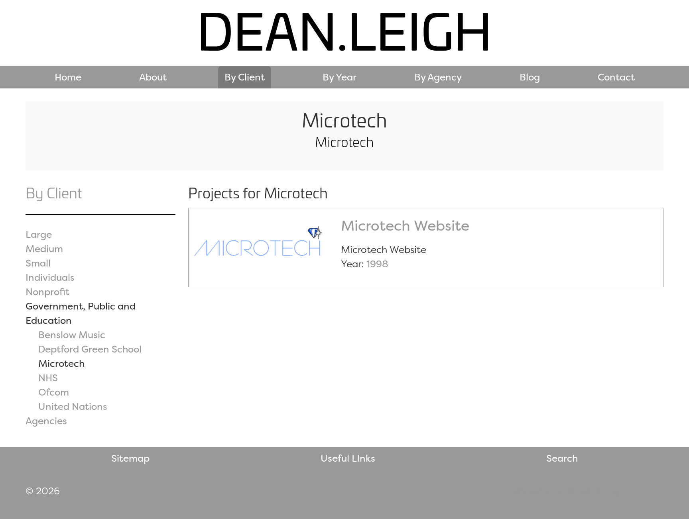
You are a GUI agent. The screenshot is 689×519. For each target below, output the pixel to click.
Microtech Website (405, 225)
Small (38, 263)
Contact (616, 77)
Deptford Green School (90, 349)
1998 (377, 263)
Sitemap (130, 458)
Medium (44, 248)
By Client (244, 77)
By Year (339, 77)
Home (68, 77)
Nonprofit (47, 291)
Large (39, 234)
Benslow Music (71, 334)
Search (562, 458)
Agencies (46, 420)
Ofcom (53, 392)
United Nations (72, 406)
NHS (48, 377)
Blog (530, 77)
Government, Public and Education (81, 313)
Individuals (50, 277)
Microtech (61, 363)
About (153, 77)
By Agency (438, 77)
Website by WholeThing (566, 490)
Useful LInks (348, 458)
